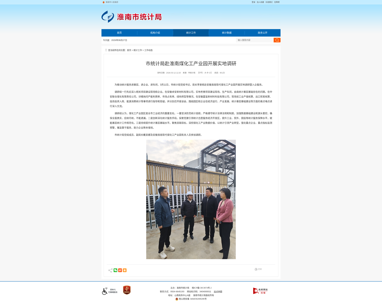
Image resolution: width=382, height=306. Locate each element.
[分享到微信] (115, 270)
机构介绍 (155, 32)
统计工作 (191, 32)
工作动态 (148, 50)
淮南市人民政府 (112, 2)
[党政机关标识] (127, 290)
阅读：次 (219, 73)
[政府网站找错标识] (260, 291)
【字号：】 (204, 73)
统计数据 (227, 32)
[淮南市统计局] (191, 14)
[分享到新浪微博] (120, 270)
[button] (269, 2)
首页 (119, 32)
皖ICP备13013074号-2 (202, 288)
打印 (260, 269)
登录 (253, 2)
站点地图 (218, 291)
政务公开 (262, 32)
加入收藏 (260, 2)
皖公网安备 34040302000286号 (192, 299)
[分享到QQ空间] (125, 270)
